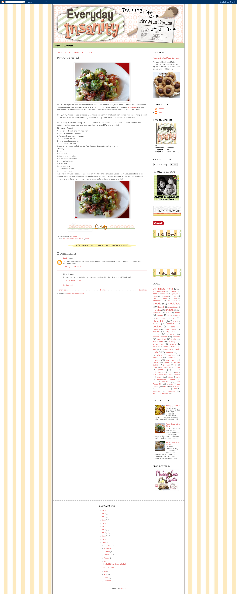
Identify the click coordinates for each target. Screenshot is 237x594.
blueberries (157, 301)
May (105, 571)
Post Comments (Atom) (75, 294)
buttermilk (156, 313)
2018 (104, 514)
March (106, 578)
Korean (165, 346)
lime (154, 349)
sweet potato (160, 389)
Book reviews (172, 301)
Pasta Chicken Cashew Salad (114, 564)
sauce (172, 379)
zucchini (165, 394)
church (175, 321)
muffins (171, 355)
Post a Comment (66, 285)
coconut (170, 324)
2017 (104, 517)
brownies (157, 310)
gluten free (158, 344)
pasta (155, 362)
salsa (178, 377)
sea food (166, 382)
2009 (104, 542)
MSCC (159, 355)
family (173, 339)
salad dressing (174, 374)
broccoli (66, 239)
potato (177, 367)
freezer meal (158, 341)
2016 (104, 520)
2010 (104, 539)
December (108, 545)
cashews (169, 315)
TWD (155, 394)
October (107, 552)
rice (154, 374)
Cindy (160, 112)
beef (175, 298)
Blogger (123, 589)
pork (170, 367)
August (106, 558)
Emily (65, 258)
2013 (104, 530)
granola (173, 344)
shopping (170, 384)
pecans (166, 365)
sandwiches (161, 379)
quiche (174, 370)
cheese (177, 315)
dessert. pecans (160, 337)
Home (57, 45)
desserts (176, 337)
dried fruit (72, 239)
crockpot (156, 332)
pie (176, 365)
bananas (164, 296)
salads (87, 239)
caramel (160, 315)
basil (154, 298)
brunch (169, 309)
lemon (173, 346)
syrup (169, 389)
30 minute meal (163, 288)
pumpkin (162, 370)
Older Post (142, 290)
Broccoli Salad (108, 567)
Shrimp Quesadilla (173, 406)
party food (171, 360)
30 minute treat (159, 291)
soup (165, 386)
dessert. (170, 334)
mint (179, 353)
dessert (156, 334)
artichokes (164, 294)
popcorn (163, 367)
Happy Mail (156, 346)
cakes (177, 312)
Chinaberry (132, 107)
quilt (169, 372)
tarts (175, 389)
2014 (104, 526)
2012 (104, 533)
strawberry (176, 387)
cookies (157, 326)
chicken (173, 318)
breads (157, 303)
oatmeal (171, 357)
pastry (166, 362)
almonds (172, 291)
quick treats (158, 372)
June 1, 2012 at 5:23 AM (72, 280)
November (108, 548)
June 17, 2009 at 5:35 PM (72, 267)
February (107, 581)
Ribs (176, 372)
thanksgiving (157, 391)
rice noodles (163, 374)
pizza (155, 367)
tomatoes (171, 391)
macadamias (166, 350)
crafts (172, 327)
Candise (161, 109)
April (106, 574)
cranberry (156, 329)
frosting (172, 341)
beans (165, 298)
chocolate (158, 321)
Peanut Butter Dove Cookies (166, 58)
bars (174, 296)
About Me (68, 45)
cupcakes (170, 332)
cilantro (155, 324)
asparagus (174, 294)
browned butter (173, 307)
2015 (104, 523)
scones (155, 382)
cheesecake (160, 318)
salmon (170, 377)
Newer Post (62, 290)
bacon (155, 296)
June (106, 561)
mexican (169, 353)
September (108, 555)
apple (155, 294)
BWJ (167, 313)
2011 (104, 536)
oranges (156, 360)
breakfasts (174, 303)
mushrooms (80, 239)
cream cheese (170, 329)
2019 (104, 510)
